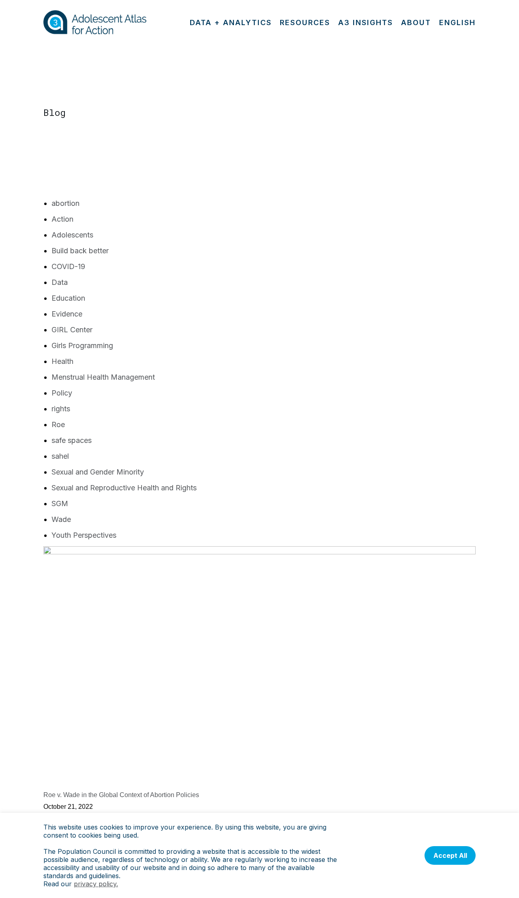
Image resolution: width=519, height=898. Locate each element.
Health (62, 361)
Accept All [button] (450, 855)
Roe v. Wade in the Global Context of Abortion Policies (121, 794)
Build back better (80, 250)
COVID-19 (68, 266)
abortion (65, 203)
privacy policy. (96, 884)
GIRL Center (71, 329)
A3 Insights (365, 22)
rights (60, 408)
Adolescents (72, 235)
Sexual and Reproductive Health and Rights (124, 487)
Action (62, 219)
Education (68, 298)
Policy (61, 393)
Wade (61, 519)
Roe (58, 424)
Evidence (66, 314)
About (416, 22)
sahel (60, 456)
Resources (305, 22)
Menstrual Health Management (103, 377)
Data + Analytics (231, 22)
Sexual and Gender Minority (97, 472)
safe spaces (71, 440)
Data (59, 282)
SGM (59, 503)
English (457, 22)
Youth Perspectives (83, 535)
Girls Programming (82, 345)
